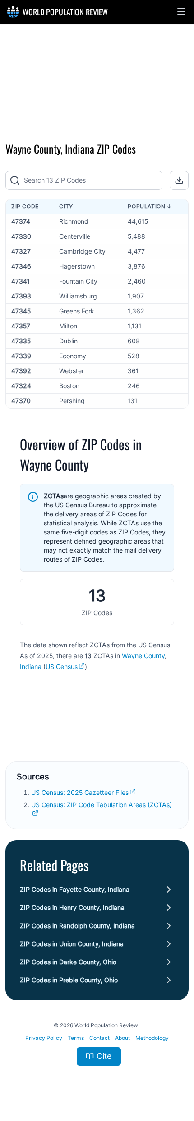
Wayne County (143, 655)
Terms (76, 1037)
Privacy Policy (43, 1037)
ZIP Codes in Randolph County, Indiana (77, 925)
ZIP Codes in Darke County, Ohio (68, 962)
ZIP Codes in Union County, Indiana (72, 944)
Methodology (152, 1037)
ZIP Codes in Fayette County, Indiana (74, 889)
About (122, 1037)
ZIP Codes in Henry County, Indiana (72, 907)
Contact (99, 1037)
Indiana (31, 666)
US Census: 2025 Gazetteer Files (80, 792)
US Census (62, 666)
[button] (181, 11)
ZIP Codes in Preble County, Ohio (69, 980)
